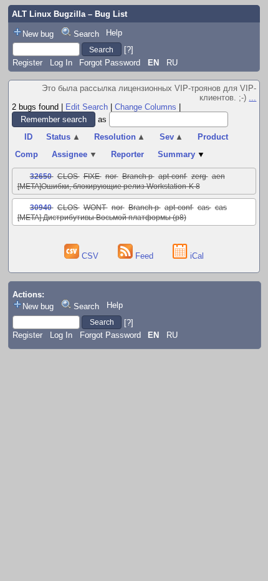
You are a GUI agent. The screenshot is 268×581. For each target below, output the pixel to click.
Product (213, 137)
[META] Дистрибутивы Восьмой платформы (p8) (101, 217)
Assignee (74, 154)
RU (172, 62)
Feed (144, 256)
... (252, 97)
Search (86, 34)
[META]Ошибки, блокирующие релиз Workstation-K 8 (108, 186)
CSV (90, 256)
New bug (38, 34)
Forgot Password (109, 62)
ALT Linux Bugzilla (48, 14)
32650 (41, 176)
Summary (181, 154)
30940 (41, 207)
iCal (196, 256)
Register (27, 62)
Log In (61, 62)
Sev (172, 137)
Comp (26, 154)
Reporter (127, 154)
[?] (128, 49)
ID (28, 137)
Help (114, 32)
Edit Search (86, 107)
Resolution (120, 137)
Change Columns (145, 107)
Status (63, 137)
